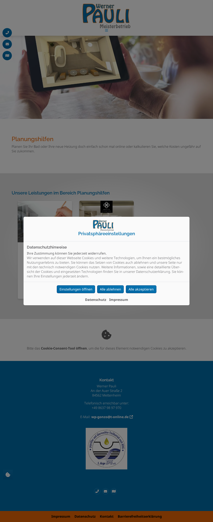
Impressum (118, 299)
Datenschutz (95, 299)
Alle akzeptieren (141, 289)
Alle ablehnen (110, 289)
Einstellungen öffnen (75, 289)
